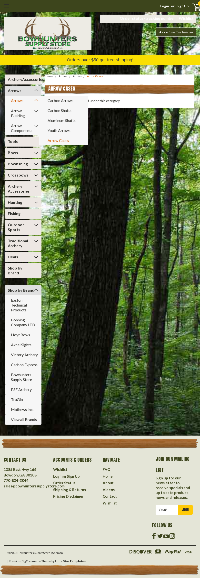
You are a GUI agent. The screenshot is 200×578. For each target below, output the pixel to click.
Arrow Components (21, 128)
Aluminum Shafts (62, 120)
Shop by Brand (15, 270)
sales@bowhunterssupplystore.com (34, 486)
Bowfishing (18, 163)
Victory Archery (24, 354)
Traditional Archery (18, 243)
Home (49, 76)
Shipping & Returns (69, 489)
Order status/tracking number (147, 18)
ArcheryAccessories (22, 79)
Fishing (14, 213)
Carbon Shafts (59, 110)
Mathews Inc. (22, 409)
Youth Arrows (59, 130)
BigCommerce (31, 561)
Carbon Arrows (60, 100)
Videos (109, 489)
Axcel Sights (21, 344)
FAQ (106, 469)
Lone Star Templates (70, 561)
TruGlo (17, 399)
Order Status (64, 483)
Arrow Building (18, 113)
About (108, 483)
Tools (13, 141)
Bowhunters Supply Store (21, 377)
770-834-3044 (16, 480)
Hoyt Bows (20, 334)
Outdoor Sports (16, 227)
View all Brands (24, 419)
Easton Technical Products (19, 305)
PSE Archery (21, 389)
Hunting (15, 202)
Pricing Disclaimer (68, 496)
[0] (192, 7)
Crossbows (18, 175)
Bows (13, 152)
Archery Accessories (19, 188)
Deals (13, 256)
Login (164, 6)
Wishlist (186, 18)
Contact (110, 496)
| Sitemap (57, 553)
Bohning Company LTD (23, 322)
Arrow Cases (58, 140)
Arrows (14, 90)
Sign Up (183, 6)
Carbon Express (24, 364)
